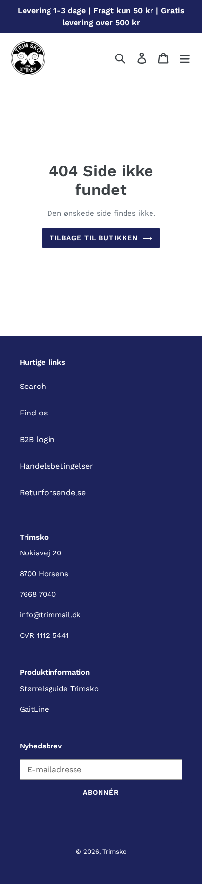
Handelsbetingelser (56, 465)
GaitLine (34, 709)
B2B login (37, 439)
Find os (34, 412)
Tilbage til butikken (94, 238)
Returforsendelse (53, 492)
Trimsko (114, 851)
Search (33, 386)
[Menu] (185, 58)
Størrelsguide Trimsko (59, 688)
